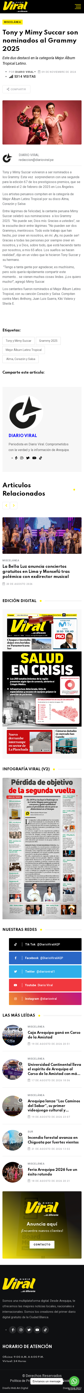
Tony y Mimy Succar (18, 340)
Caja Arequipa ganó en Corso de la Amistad (54, 1035)
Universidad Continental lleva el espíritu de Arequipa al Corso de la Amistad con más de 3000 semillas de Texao (54, 1069)
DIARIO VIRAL (24, 72)
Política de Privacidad (25, 1381)
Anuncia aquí (42, 1227)
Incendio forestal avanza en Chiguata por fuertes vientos (53, 1140)
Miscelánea (10, 560)
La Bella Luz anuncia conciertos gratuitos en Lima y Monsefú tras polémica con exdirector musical (36, 572)
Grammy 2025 (48, 340)
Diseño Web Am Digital (15, 1388)
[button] (6, 505)
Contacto (42, 1244)
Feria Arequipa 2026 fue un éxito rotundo (52, 1172)
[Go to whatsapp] (74, 1381)
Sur (30, 1131)
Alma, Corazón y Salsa (20, 359)
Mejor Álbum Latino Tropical (24, 349)
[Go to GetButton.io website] (74, 1389)
